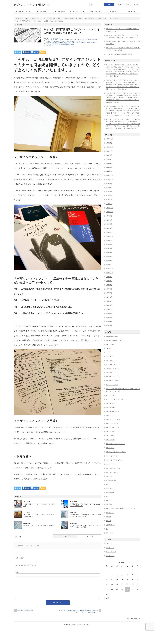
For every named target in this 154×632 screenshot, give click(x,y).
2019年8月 (109, 220)
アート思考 (33, 18)
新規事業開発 (110, 492)
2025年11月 (109, 139)
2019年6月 (109, 224)
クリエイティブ (110, 372)
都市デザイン (110, 533)
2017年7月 (109, 285)
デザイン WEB (110, 403)
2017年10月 (109, 272)
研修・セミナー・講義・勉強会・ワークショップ (102, 18)
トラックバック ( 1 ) (65, 536)
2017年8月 (109, 281)
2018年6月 (109, 244)
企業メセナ (109, 476)
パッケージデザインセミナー (114, 460)
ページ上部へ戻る (135, 618)
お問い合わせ (131, 11)
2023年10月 (109, 179)
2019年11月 (109, 212)
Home (17, 18)
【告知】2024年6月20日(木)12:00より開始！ (119, 54)
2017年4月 (109, 293)
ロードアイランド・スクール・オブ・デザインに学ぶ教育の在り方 (38, 515)
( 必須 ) (20, 558)
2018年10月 (109, 236)
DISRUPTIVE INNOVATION (114, 340)
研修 (69, 44)
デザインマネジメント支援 (23, 11)
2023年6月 (109, 195)
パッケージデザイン (112, 456)
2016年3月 (109, 305)
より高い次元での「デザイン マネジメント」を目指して (38, 505)
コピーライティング (112, 384)
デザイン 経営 (65, 18)
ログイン (108, 543)
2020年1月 (109, 204)
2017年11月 (109, 268)
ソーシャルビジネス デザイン (114, 399)
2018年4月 (109, 252)
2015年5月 (109, 317)
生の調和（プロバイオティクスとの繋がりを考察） (38, 525)
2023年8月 (109, 187)
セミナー (55, 42)
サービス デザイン (111, 395)
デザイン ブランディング (113, 419)
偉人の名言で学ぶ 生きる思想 (25, 610)
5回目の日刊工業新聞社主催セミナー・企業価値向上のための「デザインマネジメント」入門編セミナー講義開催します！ (78, 611)
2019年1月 (109, 232)
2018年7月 (109, 240)
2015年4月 (109, 321)
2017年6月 (109, 289)
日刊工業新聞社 (62, 44)
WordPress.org (110, 556)
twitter (119, 4)
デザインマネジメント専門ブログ (32, 4)
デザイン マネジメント (54, 18)
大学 (107, 484)
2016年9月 (109, 301)
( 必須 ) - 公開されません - (26, 565)
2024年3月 (109, 167)
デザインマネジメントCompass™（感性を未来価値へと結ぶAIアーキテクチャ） (85, 515)
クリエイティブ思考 (112, 380)
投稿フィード (110, 548)
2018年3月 (109, 256)
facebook (128, 4)
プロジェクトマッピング (113, 468)
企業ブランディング (112, 472)
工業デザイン (110, 488)
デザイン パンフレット (112, 411)
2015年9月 (109, 313)
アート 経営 (25, 18)
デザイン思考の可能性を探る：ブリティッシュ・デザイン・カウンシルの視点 (85, 526)
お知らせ (108, 348)
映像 (107, 496)
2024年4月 (109, 163)
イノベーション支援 (95, 11)
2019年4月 (109, 228)
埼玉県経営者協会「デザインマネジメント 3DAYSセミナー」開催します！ (85, 505)
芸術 (107, 529)
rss (136, 4)
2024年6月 (109, 155)
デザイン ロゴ (110, 431)
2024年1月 (109, 171)
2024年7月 (109, 151)
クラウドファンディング (113, 368)
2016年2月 (109, 309)
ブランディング (110, 464)
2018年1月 (109, 264)
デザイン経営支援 (41, 11)
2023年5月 (109, 199)
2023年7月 (109, 191)
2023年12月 (109, 175)
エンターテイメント (112, 364)
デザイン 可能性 (85, 42)
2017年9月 (109, 277)
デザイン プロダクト (112, 423)
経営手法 (108, 521)
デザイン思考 (53, 44)
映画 (107, 500)
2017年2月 (109, 297)
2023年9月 (109, 183)
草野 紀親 (57, 38)
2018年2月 (109, 260)
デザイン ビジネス (42, 18)
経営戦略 (108, 516)
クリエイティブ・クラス (113, 376)
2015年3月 (109, 325)
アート (108, 352)
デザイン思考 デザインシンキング (79, 18)
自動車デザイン (110, 525)
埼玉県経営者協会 (111, 480)
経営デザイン (110, 512)
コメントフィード (111, 551)
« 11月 (106, 598)
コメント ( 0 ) (89, 536)
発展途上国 (109, 504)
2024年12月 (109, 147)
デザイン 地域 (110, 435)
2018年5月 (109, 248)
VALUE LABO (110, 344)
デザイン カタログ (111, 407)
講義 (72, 44)
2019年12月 (109, 208)
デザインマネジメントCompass (115, 444)
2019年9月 (109, 216)
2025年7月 (109, 143)
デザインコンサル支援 (77, 11)
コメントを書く (49, 45)
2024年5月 (109, 159)
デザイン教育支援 (59, 11)
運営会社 (113, 11)
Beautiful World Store (112, 336)
